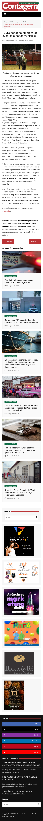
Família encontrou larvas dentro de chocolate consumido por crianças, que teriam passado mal (20, 450)
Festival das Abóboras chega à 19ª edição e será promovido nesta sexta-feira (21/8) (19, 785)
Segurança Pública (27, 40)
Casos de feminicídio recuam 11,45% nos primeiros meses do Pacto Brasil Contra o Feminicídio (21, 407)
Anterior (9, 241)
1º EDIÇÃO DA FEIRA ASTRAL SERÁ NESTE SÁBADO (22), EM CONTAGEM (19, 792)
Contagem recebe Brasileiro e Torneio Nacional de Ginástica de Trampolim (20, 771)
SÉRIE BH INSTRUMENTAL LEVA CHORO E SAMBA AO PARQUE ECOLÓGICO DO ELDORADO (21, 764)
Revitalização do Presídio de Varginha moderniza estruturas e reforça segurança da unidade (21, 492)
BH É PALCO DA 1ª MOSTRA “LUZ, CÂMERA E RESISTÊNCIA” (19, 778)
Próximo (33, 241)
